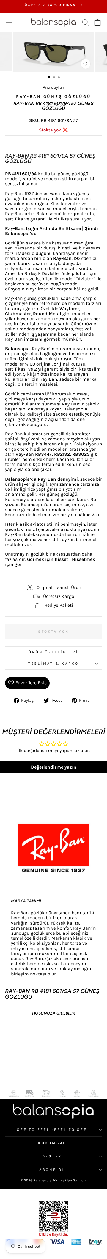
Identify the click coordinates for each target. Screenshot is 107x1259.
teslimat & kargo (53, 663)
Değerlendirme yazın (53, 767)
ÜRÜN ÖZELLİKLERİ (53, 652)
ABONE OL (52, 1170)
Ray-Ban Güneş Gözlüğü (53, 96)
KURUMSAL (52, 1143)
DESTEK (52, 1156)
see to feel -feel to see (52, 1130)
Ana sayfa (52, 87)
